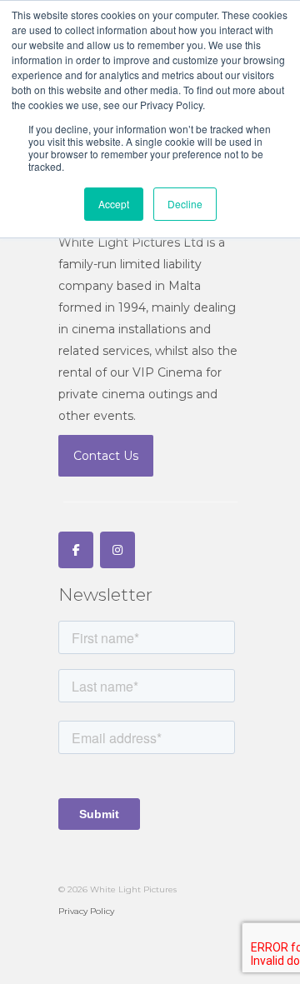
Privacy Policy (86, 911)
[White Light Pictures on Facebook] (75, 550)
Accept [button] (113, 204)
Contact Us (105, 455)
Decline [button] (185, 204)
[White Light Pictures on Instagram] (117, 550)
